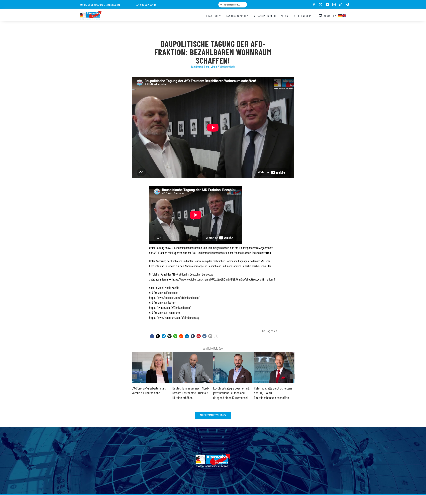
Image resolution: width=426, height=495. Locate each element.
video (214, 67)
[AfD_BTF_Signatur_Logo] (91, 13)
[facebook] (314, 4)
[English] (344, 15)
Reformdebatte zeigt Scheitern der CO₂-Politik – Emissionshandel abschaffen (232, 393)
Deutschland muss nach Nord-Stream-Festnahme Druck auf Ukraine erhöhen (150, 393)
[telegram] (347, 4)
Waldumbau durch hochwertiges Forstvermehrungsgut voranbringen (273, 393)
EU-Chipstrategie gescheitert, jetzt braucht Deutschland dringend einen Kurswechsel (190, 393)
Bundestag (197, 67)
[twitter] (320, 4)
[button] (152, 336)
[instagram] (334, 4)
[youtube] (327, 4)
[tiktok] (340, 4)
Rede (207, 67)
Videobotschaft (226, 67)
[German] (340, 15)
